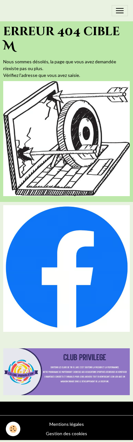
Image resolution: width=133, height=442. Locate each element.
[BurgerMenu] (120, 10)
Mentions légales (66, 424)
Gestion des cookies (66, 433)
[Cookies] (13, 429)
